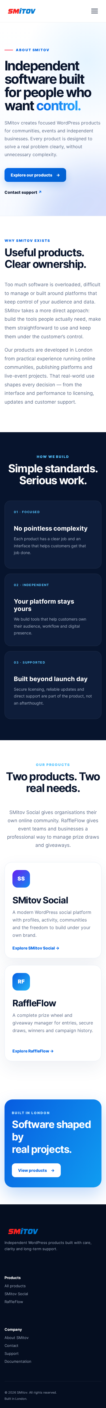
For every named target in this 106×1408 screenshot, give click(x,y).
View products (36, 1170)
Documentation (18, 1361)
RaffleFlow (14, 1301)
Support (12, 1353)
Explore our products (35, 175)
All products (15, 1286)
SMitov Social (16, 1293)
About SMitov (17, 1337)
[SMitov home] (21, 11)
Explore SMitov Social (35, 948)
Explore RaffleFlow (33, 1051)
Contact (11, 1345)
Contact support (23, 192)
